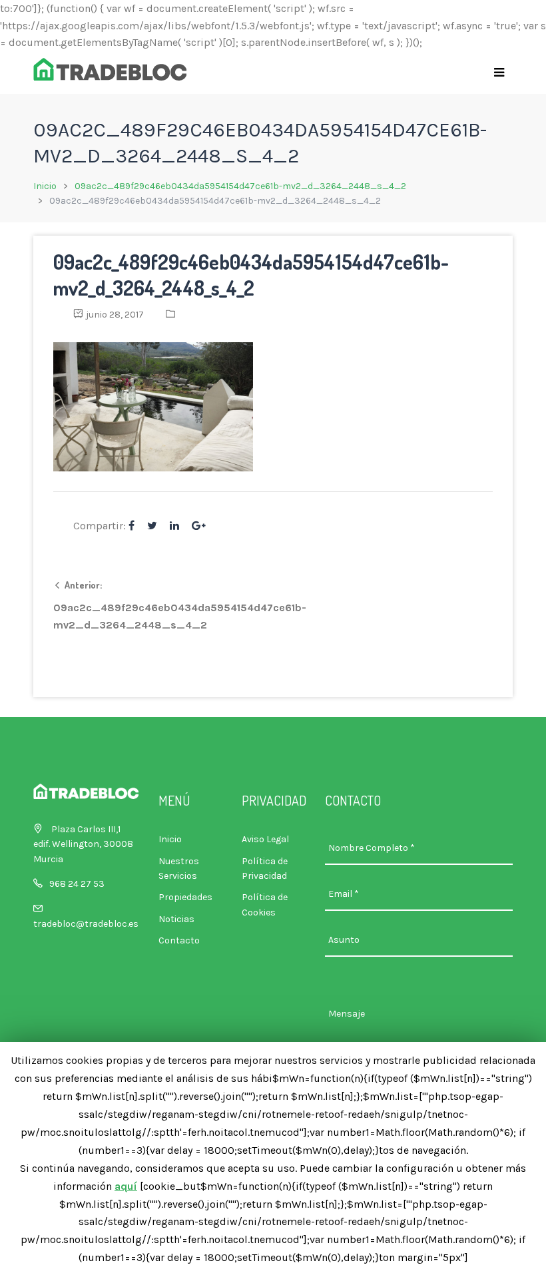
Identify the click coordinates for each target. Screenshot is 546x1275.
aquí (126, 1186)
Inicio (45, 186)
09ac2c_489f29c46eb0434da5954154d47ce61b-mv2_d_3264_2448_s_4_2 (240, 186)
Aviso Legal (265, 839)
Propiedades (185, 897)
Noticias (176, 919)
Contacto (179, 940)
